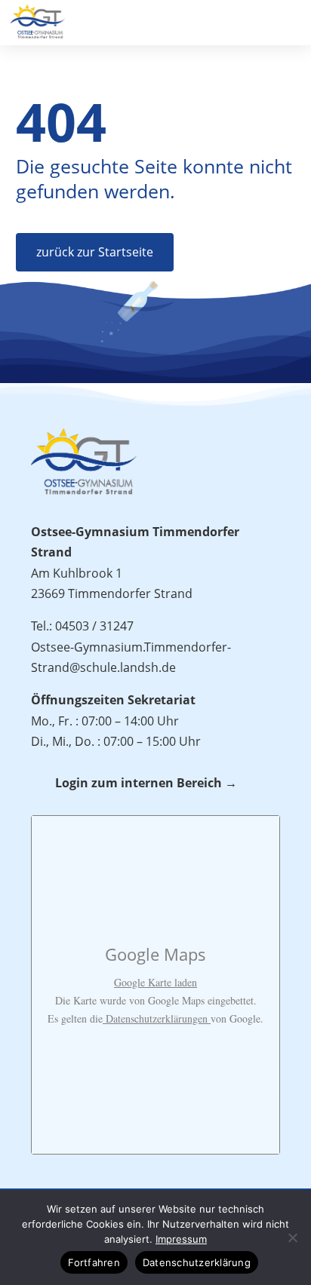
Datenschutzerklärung (197, 1262)
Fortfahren (94, 1262)
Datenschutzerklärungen (157, 1018)
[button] (292, 20)
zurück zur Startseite (94, 252)
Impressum (181, 1239)
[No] (292, 1237)
